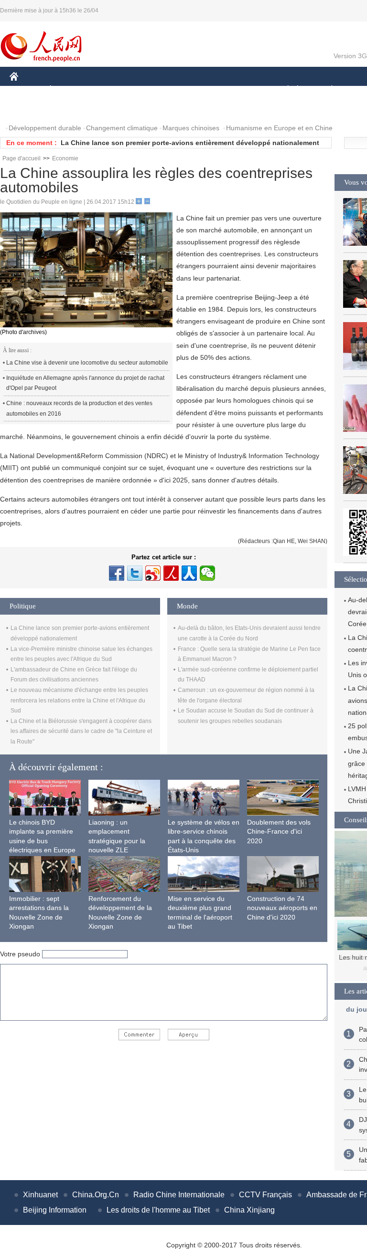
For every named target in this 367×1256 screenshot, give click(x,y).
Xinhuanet (40, 1195)
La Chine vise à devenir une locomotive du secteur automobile (87, 362)
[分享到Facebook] (116, 573)
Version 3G (350, 56)
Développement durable (45, 128)
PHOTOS (29, 109)
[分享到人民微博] (171, 573)
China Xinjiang (249, 1210)
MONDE (112, 90)
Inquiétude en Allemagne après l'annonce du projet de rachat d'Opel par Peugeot (85, 383)
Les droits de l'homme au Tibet (158, 1210)
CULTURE (240, 90)
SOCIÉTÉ (284, 90)
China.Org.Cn (95, 1195)
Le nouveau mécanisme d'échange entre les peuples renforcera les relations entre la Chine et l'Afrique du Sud (79, 700)
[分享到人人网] (189, 573)
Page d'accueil (21, 158)
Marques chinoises (190, 128)
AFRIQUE (154, 90)
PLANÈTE (326, 90)
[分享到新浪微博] (153, 573)
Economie (65, 158)
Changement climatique (122, 128)
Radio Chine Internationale (179, 1195)
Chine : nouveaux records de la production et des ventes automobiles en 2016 (79, 408)
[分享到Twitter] (134, 573)
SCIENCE (196, 90)
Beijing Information (54, 1210)
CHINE (26, 90)
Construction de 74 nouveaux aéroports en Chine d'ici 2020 (282, 908)
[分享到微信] (207, 573)
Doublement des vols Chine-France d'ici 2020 (279, 831)
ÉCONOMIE (68, 90)
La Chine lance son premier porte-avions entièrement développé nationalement (190, 143)
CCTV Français (265, 1195)
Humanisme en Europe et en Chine (279, 128)
